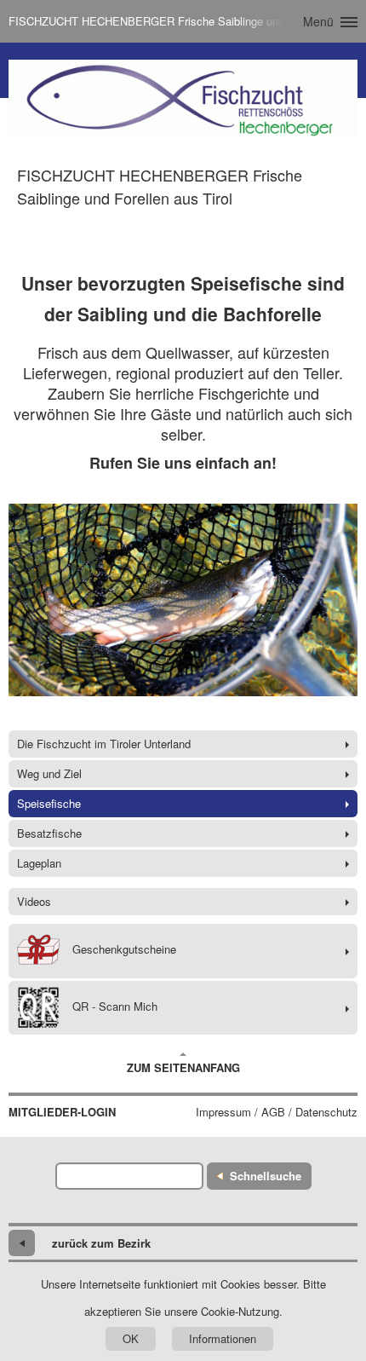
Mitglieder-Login (62, 1112)
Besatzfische (49, 833)
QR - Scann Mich (114, 1006)
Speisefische (49, 803)
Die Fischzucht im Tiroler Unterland (104, 743)
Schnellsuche (265, 1176)
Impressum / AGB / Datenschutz (276, 1112)
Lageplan (39, 863)
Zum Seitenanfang (183, 1067)
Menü (318, 21)
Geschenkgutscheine (124, 949)
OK (131, 1338)
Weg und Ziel (49, 773)
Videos (34, 901)
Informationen (222, 1338)
